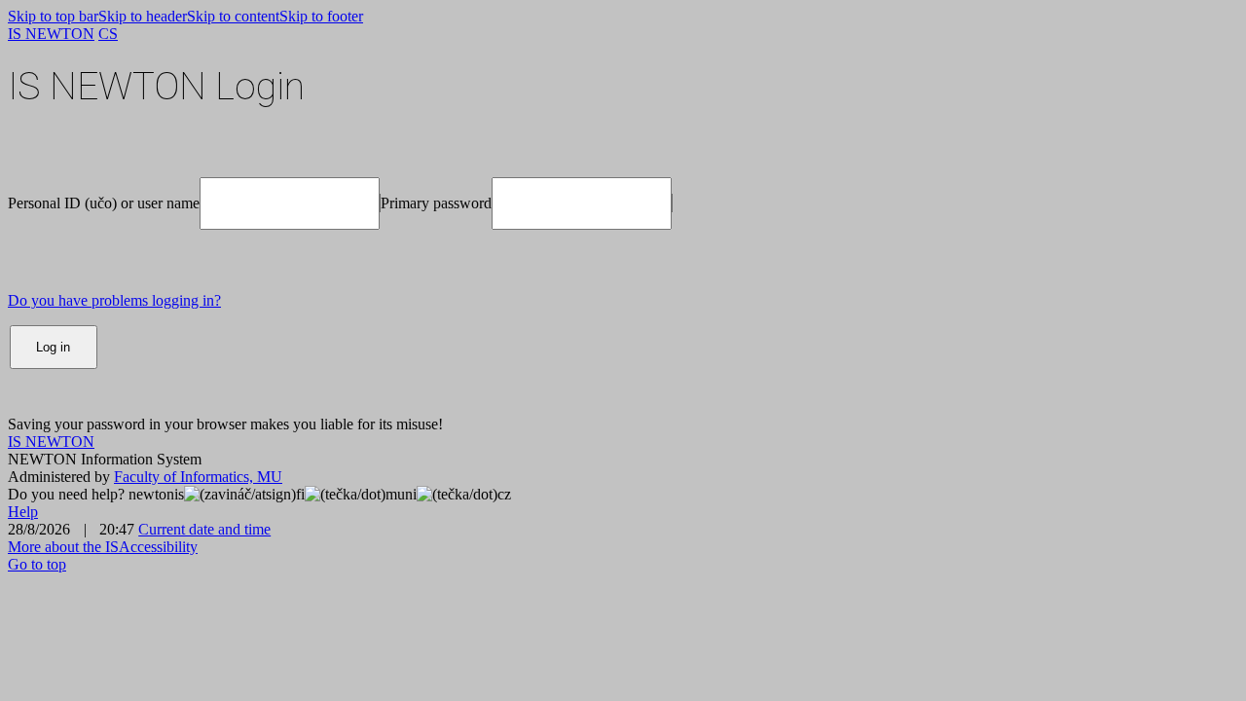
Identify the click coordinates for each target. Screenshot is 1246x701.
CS (108, 33)
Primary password (436, 203)
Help (23, 511)
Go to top (37, 564)
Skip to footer (321, 16)
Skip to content (233, 16)
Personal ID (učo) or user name (104, 203)
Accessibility (158, 546)
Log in (53, 347)
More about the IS (63, 546)
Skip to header (142, 16)
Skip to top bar (53, 16)
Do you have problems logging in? (114, 300)
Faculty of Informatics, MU (198, 476)
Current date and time (204, 529)
